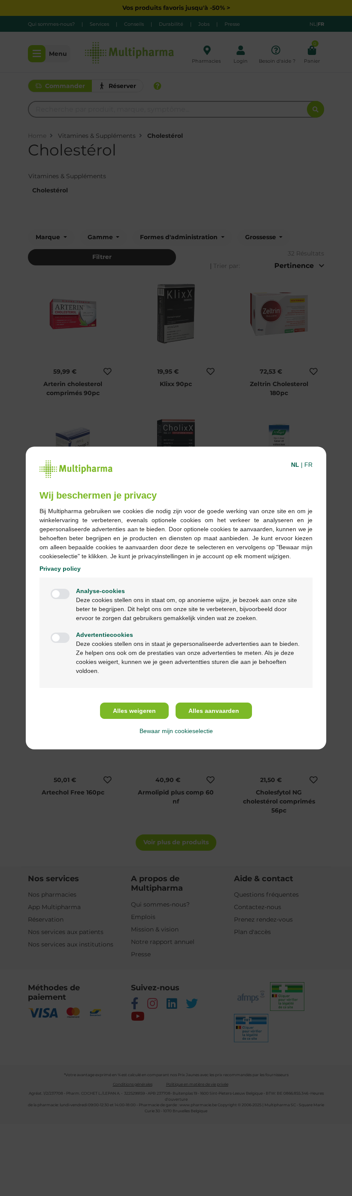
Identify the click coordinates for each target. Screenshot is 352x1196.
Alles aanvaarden (213, 710)
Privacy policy (60, 568)
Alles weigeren (134, 710)
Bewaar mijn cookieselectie (176, 730)
